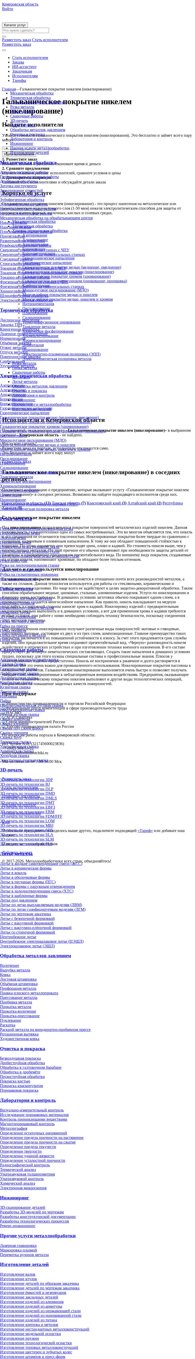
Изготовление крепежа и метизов (29, 1324)
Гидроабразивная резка (20, 533)
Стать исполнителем (30, 57)
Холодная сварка (14, 755)
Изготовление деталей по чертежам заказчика (39, 1288)
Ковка (5, 974)
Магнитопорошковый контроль (27, 1124)
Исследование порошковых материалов (34, 1115)
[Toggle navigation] (4, 50)
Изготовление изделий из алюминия (31, 1302)
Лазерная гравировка (18, 1245)
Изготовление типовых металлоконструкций (39, 1347)
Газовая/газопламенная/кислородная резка (36, 529)
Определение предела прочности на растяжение (42, 1137)
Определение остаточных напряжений (33, 1133)
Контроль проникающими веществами (33, 1119)
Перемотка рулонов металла (24, 1255)
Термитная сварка (15, 742)
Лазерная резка (13, 538)
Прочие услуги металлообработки (39, 148)
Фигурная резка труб (18, 579)
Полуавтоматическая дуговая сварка (31, 705)
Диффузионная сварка (19, 673)
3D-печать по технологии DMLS (28, 798)
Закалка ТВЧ (11, 324)
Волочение (9, 965)
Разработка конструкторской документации (38, 1216)
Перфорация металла (18, 988)
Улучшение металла (17, 366)
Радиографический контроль (25, 1165)
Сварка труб (10, 737)
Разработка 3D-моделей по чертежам (32, 1212)
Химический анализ (17, 1183)
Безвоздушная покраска (20, 1058)
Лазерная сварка (14, 691)
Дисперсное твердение (20, 320)
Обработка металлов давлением (37, 130)
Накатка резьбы (13, 222)
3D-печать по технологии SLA (26, 834)
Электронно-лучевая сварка (24, 760)
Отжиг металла (13, 347)
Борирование (11, 399)
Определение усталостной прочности (32, 1160)
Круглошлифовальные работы (26, 213)
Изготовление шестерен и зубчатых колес (36, 1352)
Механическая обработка (32, 93)
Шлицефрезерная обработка (24, 296)
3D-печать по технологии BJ (25, 784)
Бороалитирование (16, 403)
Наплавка (8, 696)
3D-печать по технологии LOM (27, 821)
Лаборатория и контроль (31, 139)
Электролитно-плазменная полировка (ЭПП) (39, 504)
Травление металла (16, 477)
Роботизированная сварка (22, 710)
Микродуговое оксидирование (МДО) (33, 440)
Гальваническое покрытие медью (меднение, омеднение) (49, 417)
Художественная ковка (19, 1039)
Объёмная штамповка (19, 984)
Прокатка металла (15, 1007)
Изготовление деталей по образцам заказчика (39, 1283)
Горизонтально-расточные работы (29, 177)
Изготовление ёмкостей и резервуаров (33, 1292)
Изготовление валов (17, 1274)
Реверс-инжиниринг (18, 1226)
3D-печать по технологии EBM (27, 812)
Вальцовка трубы (15, 612)
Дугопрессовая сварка (19, 678)
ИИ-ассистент (24, 67)
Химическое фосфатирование (25, 481)
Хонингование (13, 291)
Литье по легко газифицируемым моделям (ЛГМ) (43, 909)
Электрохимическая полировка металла (34, 509)
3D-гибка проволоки (18, 617)
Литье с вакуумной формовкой (27, 923)
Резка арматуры (13, 561)
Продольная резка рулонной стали (29, 551)
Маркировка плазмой (18, 1250)
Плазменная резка (15, 542)
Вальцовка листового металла (26, 598)
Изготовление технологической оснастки (36, 1343)
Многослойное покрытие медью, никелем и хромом (45, 449)
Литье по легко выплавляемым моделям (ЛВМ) (41, 905)
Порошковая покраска (19, 1090)
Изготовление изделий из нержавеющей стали (40, 1311)
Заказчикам (22, 71)
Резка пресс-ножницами (21, 570)
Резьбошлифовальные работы (25, 245)
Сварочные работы (26, 116)
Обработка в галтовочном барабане (30, 1067)
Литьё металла (22, 125)
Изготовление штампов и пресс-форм (32, 1356)
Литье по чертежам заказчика (25, 914)
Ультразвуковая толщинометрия (27, 1174)
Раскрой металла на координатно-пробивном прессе (45, 1029)
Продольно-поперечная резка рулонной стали (39, 556)
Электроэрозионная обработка (26, 300)
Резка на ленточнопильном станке (29, 565)
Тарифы (19, 80)
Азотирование (12, 385)
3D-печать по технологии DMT (27, 802)
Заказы (18, 62)
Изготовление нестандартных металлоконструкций (44, 1329)
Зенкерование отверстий (21, 190)
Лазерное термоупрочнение (24, 334)
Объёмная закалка (15, 343)
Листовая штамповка (18, 979)
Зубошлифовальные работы (24, 204)
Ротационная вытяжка (19, 1034)
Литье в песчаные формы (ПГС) (28, 882)
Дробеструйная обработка (22, 1063)
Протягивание (12, 236)
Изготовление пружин (19, 1338)
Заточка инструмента (18, 186)
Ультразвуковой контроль (22, 1179)
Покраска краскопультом (21, 1086)
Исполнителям (25, 76)
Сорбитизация (12, 361)
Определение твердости (21, 1151)
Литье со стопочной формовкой (27, 932)
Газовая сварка (13, 664)
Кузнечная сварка (15, 687)
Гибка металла (22, 111)
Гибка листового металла (22, 621)
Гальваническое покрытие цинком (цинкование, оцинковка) (52, 431)
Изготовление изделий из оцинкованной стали (41, 1315)
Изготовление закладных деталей (29, 1297)
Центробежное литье (18, 937)
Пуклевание (10, 1020)
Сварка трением (14, 733)
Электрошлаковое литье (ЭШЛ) (27, 946)
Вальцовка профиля (17, 603)
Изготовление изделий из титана (28, 1320)
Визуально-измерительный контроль (32, 1110)
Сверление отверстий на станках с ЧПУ (34, 250)
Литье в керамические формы (26, 868)
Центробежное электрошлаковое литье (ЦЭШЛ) (42, 941)
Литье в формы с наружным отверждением (37, 886)
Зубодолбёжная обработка (22, 195)
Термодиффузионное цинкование (29, 472)
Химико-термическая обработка (38, 102)
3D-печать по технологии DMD (27, 793)
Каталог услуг (15, 25)
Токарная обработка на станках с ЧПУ (33, 268)
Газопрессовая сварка (18, 669)
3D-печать (19, 120)
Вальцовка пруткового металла (27, 608)
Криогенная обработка (19, 329)
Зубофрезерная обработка (22, 199)
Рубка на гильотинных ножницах (29, 574)
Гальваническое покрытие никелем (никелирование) (46, 422)
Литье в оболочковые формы (25, 877)
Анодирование (13, 394)
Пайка (5, 701)
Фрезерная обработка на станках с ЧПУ (34, 282)
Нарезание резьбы (15, 227)
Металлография (13, 1128)
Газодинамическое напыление (26, 408)
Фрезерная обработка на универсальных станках (42, 286)
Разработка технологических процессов (34, 1221)
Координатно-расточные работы (28, 209)
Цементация (10, 495)
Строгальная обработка (20, 263)
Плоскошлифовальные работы (26, 231)
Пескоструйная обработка (22, 1076)
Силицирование (14, 468)
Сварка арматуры (15, 719)
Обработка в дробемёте (20, 1072)
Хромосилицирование (19, 490)
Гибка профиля (13, 630)
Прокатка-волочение (18, 1011)
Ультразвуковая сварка (19, 746)
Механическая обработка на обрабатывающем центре (46, 218)
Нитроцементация (16, 454)
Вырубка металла (15, 970)
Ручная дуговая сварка (19, 714)
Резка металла (22, 107)
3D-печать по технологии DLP (26, 789)
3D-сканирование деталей (22, 1207)
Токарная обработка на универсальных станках (41, 273)
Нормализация (12, 338)
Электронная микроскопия (23, 1188)
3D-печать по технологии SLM (27, 839)
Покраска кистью (15, 1081)
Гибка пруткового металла (23, 635)
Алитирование (13, 390)
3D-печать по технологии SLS (26, 844)
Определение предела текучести (28, 1147)
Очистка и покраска (27, 134)
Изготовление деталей (29, 152)
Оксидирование (14, 458)
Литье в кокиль (13, 873)
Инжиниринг (22, 143)
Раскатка (7, 1025)
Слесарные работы (16, 259)
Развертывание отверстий (22, 241)
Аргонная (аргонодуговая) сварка (29, 659)
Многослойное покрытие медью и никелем (37, 445)
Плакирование (12, 463)
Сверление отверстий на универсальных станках (42, 254)
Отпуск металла (14, 352)
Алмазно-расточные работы (24, 172)
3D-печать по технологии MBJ (26, 825)
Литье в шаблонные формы (23, 895)
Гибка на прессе (14, 626)
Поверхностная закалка (20, 356)
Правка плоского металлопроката (29, 993)
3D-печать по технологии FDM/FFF (31, 816)
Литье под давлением (18, 900)
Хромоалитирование (18, 486)
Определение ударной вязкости (27, 1156)
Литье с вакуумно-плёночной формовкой (36, 927)
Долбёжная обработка (19, 181)
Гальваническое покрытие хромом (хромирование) (44, 426)
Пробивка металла (16, 1002)
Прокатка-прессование (20, 1016)
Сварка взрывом (14, 723)
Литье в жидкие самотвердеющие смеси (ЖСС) (41, 863)
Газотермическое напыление (25, 413)
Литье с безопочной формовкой (27, 918)
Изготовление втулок (18, 1279)
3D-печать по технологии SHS (26, 830)
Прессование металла (18, 997)
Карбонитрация (13, 436)
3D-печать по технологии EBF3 (27, 807)
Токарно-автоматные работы (25, 277)
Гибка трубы (11, 640)
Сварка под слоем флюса (21, 728)
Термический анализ (18, 1169)
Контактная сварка (16, 682)
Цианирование (13, 500)
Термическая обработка (30, 98)
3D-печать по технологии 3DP (26, 780)
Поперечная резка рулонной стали (29, 547)
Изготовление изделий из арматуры (31, 1306)
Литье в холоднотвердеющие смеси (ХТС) (36, 891)
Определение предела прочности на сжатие (38, 1142)
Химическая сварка (17, 751)
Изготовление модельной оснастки (30, 1334)
